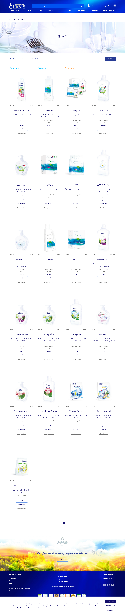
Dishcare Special (21, 111)
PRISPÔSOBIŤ (110, 605)
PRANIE (40, 11)
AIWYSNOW (103, 185)
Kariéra (10, 583)
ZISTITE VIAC (62, 559)
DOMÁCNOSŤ (52, 11)
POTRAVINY (94, 11)
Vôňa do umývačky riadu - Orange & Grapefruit (103, 416)
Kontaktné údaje (13, 586)
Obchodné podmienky (62, 581)
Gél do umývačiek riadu (49, 264)
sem (44, 608)
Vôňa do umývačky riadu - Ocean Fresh (76, 416)
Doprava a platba (62, 579)
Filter (110, 58)
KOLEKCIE (29, 11)
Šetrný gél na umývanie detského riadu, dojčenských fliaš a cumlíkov (103, 340)
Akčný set (76, 111)
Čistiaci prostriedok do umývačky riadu (22, 491)
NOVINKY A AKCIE (14, 11)
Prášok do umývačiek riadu (76, 264)
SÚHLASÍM (110, 601)
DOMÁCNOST (16, 19)
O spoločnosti (12, 578)
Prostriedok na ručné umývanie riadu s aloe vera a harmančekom (48, 340)
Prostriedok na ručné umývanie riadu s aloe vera (103, 115)
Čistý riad (76, 114)
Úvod (10, 19)
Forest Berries (103, 260)
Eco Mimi (103, 334)
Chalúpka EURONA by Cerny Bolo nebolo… (20, 588)
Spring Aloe (49, 334)
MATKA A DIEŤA (67, 11)
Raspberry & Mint (22, 411)
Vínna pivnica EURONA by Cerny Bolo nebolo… (21, 591)
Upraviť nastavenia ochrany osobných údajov (62, 586)
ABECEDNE (35, 58)
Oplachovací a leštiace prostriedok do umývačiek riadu (49, 115)
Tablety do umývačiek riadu (49, 189)
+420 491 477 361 (108, 578)
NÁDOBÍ (23, 19)
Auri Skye (103, 111)
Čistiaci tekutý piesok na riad (21, 114)
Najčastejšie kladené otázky (62, 584)
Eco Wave (48, 111)
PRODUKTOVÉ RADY (109, 11)
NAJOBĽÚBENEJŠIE (24, 58)
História (11, 581)
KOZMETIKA (81, 11)
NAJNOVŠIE (13, 58)
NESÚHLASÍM (111, 610)
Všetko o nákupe (62, 576)
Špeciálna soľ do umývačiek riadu (76, 189)
